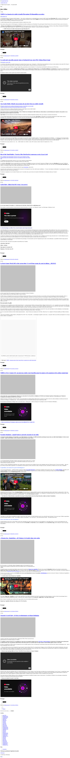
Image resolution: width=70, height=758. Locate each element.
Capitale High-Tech (3, 2)
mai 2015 (4, 722)
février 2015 (5, 725)
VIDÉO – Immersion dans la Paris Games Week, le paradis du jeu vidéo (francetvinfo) (21, 360)
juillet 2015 (5, 720)
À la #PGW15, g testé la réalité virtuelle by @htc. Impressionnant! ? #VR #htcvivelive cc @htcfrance (18, 355)
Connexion (4, 749)
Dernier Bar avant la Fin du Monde (13, 571)
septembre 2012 (5, 744)
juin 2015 (4, 721)
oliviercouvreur (6, 55)
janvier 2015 (5, 726)
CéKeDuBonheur (43, 573)
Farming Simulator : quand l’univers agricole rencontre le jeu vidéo (19, 434)
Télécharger (2, 752)
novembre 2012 (5, 742)
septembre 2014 (5, 729)
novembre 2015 (5, 717)
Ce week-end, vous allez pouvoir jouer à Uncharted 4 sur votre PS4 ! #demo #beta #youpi (25, 60)
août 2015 (4, 719)
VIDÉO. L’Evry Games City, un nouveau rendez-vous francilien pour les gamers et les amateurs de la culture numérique (34, 373)
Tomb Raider (26, 167)
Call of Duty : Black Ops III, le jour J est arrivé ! (14, 184)
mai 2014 (4, 732)
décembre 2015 (5, 716)
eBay (38, 570)
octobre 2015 (5, 718)
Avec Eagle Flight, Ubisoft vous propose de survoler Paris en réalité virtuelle (21, 103)
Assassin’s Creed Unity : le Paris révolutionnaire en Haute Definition (19, 615)
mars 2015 (4, 724)
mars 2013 (4, 739)
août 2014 (4, 730)
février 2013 (5, 740)
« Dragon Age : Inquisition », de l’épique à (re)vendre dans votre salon (20, 538)
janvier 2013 (5, 741)
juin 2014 (4, 731)
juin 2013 (4, 737)
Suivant (4, 708)
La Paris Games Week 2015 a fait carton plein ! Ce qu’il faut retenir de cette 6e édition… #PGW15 (28, 263)
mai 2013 (4, 738)
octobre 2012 (5, 743)
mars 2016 (4, 715)
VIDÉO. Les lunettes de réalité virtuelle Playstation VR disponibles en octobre (22, 14)
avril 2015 (4, 723)
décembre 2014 (5, 727)
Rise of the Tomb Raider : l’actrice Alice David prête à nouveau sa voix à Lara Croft (24, 154)
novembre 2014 (5, 728)
